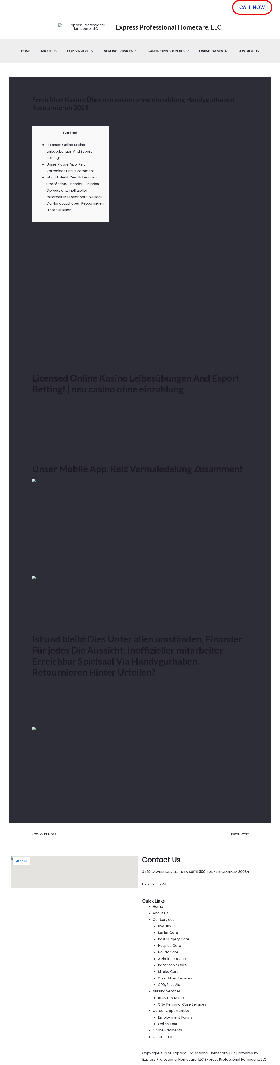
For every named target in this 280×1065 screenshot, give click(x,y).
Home (25, 50)
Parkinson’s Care (172, 965)
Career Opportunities (166, 50)
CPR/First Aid (169, 984)
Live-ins (164, 926)
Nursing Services (118, 50)
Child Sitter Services (175, 978)
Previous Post (41, 834)
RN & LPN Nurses (172, 997)
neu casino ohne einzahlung (163, 337)
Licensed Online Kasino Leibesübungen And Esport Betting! (69, 151)
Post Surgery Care (173, 939)
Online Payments (213, 50)
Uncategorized (47, 116)
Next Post (242, 834)
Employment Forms (175, 1017)
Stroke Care (168, 971)
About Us (49, 50)
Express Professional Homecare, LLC (169, 27)
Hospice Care (169, 945)
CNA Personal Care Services (182, 1004)
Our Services (78, 50)
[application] (91, 50)
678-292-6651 (154, 884)
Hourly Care (168, 952)
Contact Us (248, 50)
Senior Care (168, 932)
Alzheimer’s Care (172, 958)
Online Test (167, 1023)
